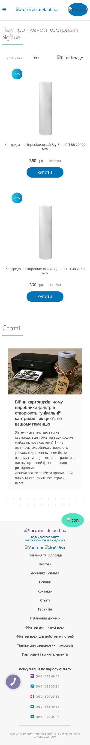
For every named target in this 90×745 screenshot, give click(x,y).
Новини (45, 582)
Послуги (45, 564)
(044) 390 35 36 (48, 717)
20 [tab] (69, 505)
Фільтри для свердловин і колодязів (45, 645)
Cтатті (45, 600)
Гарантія (45, 609)
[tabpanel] (45, 419)
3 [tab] (20, 499)
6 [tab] (41, 499)
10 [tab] (69, 499)
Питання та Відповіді (45, 555)
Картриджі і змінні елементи (45, 654)
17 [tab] (48, 505)
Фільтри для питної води (45, 627)
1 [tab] (7, 499)
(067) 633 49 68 (48, 676)
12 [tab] (83, 499)
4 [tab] (27, 499)
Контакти (45, 591)
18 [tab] (55, 505)
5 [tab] (34, 499)
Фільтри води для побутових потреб (45, 636)
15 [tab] (34, 505)
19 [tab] (62, 505)
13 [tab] (20, 505)
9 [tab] (62, 499)
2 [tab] (14, 499)
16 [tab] (41, 505)
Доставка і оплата (45, 573)
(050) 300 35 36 (48, 697)
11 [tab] (76, 499)
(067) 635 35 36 (48, 686)
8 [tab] (55, 499)
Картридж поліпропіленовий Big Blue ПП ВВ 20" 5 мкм (45, 271)
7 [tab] (48, 499)
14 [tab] (27, 505)
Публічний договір (45, 618)
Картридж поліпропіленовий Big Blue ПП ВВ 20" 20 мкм (45, 146)
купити (45, 172)
